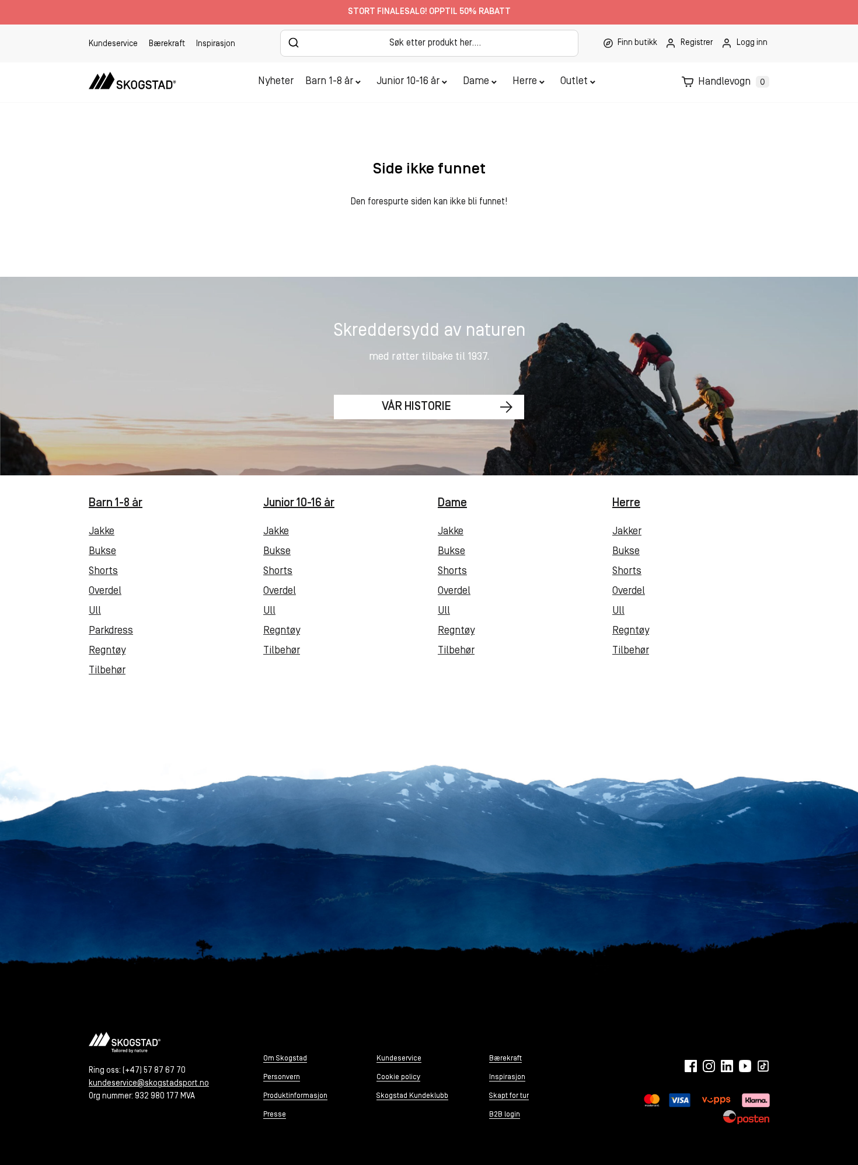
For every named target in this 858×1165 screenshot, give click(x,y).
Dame (476, 81)
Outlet (574, 81)
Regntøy (107, 651)
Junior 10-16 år (408, 81)
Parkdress (111, 631)
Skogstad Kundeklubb (412, 1096)
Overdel (105, 591)
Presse (274, 1114)
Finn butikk (637, 43)
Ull (95, 611)
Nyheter (276, 81)
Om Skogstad (285, 1058)
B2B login (504, 1114)
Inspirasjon (215, 44)
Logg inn (752, 43)
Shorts (103, 571)
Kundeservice (113, 44)
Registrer (697, 43)
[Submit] (294, 42)
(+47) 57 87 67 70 (154, 1070)
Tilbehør (107, 671)
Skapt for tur (509, 1096)
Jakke (101, 532)
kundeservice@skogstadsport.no (149, 1083)
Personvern (281, 1077)
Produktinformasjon (295, 1096)
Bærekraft (167, 44)
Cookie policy (398, 1077)
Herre (524, 81)
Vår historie (416, 407)
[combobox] (429, 43)
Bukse (102, 552)
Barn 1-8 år (329, 81)
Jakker (626, 532)
